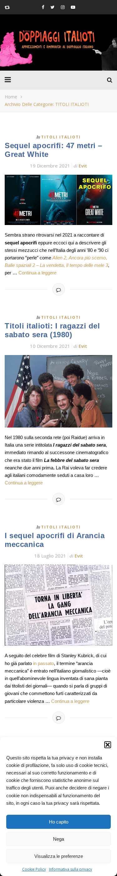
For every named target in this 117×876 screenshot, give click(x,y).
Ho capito (58, 821)
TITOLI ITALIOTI (61, 137)
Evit (83, 166)
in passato (43, 663)
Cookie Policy (34, 869)
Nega (58, 839)
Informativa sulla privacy (70, 869)
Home (11, 97)
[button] (108, 745)
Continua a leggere (37, 272)
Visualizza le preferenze (58, 856)
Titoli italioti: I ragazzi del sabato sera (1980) (52, 330)
